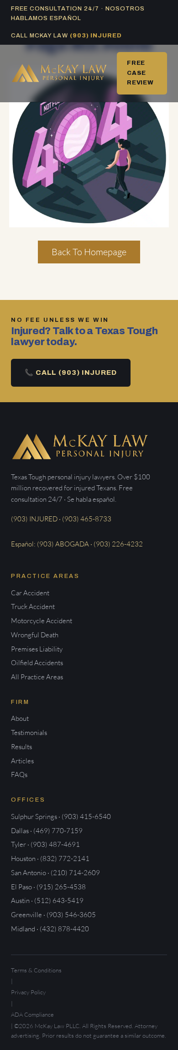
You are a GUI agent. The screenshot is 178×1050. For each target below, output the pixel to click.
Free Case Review (140, 73)
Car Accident (30, 592)
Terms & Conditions (36, 970)
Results (21, 746)
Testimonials (29, 732)
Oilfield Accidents (37, 662)
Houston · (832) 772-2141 (50, 858)
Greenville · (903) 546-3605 (53, 914)
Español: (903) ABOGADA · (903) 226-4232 (77, 544)
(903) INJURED (96, 35)
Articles (22, 760)
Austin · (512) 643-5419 (47, 900)
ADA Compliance (32, 1014)
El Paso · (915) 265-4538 (48, 886)
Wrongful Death (34, 634)
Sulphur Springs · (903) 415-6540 (61, 816)
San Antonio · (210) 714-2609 (55, 872)
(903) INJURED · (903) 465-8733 (61, 518)
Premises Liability (37, 649)
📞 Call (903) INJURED (71, 372)
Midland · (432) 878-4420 (50, 928)
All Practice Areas (37, 676)
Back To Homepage (89, 251)
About (20, 718)
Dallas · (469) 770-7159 (47, 830)
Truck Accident (33, 606)
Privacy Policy (28, 992)
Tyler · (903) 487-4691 (45, 844)
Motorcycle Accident (41, 620)
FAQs (19, 774)
